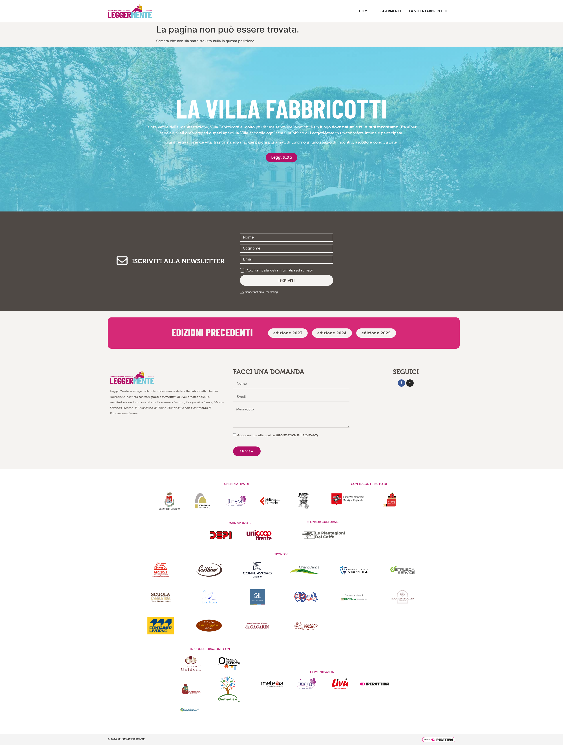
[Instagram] (410, 383)
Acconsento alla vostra (277, 435)
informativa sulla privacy (297, 435)
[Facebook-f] (401, 383)
